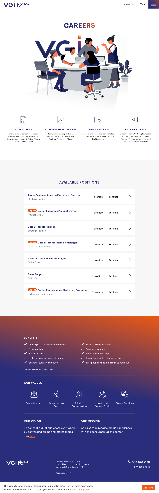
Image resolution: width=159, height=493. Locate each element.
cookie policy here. (80, 489)
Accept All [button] (148, 487)
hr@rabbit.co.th (142, 466)
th (144, 4)
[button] (142, 4)
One (32, 435)
